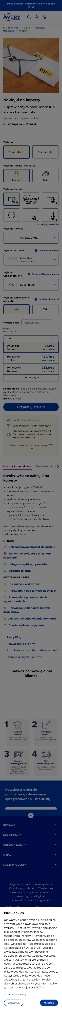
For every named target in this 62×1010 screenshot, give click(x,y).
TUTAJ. (40, 987)
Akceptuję (49, 1003)
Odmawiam (14, 1003)
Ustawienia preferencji (15, 994)
